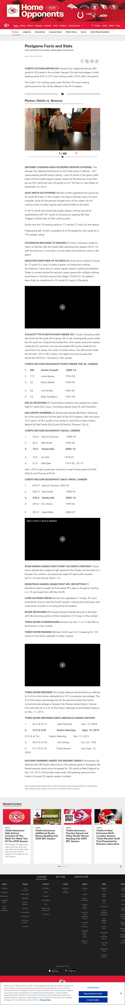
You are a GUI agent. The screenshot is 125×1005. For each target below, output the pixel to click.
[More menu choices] (83, 25)
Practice (45, 896)
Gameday (46, 888)
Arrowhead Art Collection (84, 924)
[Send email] (92, 63)
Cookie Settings (93, 987)
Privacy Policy (45, 1000)
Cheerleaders (25, 912)
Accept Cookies (93, 1000)
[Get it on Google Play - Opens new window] (70, 972)
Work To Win (25, 894)
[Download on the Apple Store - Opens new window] (54, 971)
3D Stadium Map (104, 920)
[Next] (76, 153)
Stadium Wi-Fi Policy (84, 906)
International (4, 896)
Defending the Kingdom (65, 890)
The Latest (25, 926)
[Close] (121, 993)
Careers (84, 894)
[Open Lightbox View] (62, 134)
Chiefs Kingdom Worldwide (104, 912)
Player (46, 892)
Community (25, 916)
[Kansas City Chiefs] (62, 982)
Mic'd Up (25, 908)
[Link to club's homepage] (7, 25)
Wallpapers (104, 906)
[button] (62, 307)
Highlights (25, 898)
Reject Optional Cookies (93, 994)
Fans (45, 904)
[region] (62, 993)
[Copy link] (97, 61)
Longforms (4, 892)
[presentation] (121, 867)
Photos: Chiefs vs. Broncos (43, 100)
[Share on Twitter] (87, 63)
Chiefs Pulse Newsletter (4, 908)
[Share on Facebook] (82, 63)
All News (4, 888)
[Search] (93, 25)
